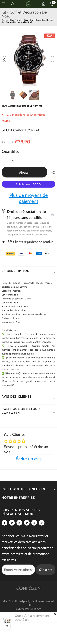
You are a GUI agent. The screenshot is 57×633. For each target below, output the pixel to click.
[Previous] (4, 59)
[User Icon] (43, 4)
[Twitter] (12, 523)
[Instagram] (19, 523)
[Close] (55, 614)
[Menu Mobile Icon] (3, 4)
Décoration (29, 20)
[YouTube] (34, 523)
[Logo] (28, 4)
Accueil (5, 20)
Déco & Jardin (16, 20)
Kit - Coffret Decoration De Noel (17, 22)
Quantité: (10, 151)
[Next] (52, 59)
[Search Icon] (16, 4)
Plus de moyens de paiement (28, 198)
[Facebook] (4, 523)
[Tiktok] (41, 523)
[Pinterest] (27, 523)
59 (10, 241)
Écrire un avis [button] (28, 459)
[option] (28, 59)
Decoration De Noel (44, 20)
